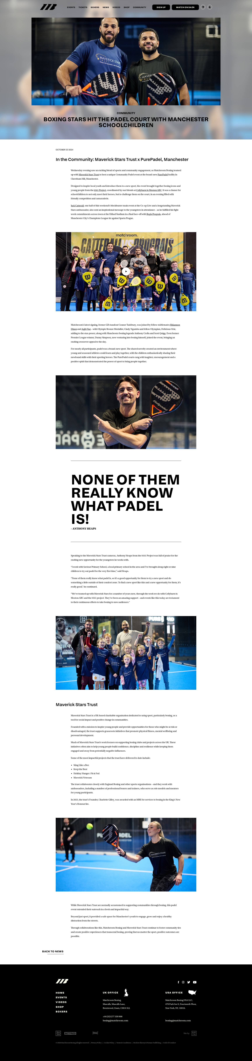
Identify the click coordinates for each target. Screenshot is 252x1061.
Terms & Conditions (123, 1043)
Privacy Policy (96, 1043)
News (106, 7)
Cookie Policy (109, 1043)
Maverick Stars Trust (89, 174)
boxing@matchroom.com (115, 1020)
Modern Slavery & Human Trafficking (147, 1043)
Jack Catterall (77, 205)
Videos (116, 7)
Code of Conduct (169, 1043)
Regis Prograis (154, 214)
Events (71, 7)
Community (139, 7)
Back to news (53, 951)
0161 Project (100, 190)
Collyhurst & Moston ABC (149, 190)
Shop (127, 7)
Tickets (83, 7)
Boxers (95, 7)
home (60, 992)
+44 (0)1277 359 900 (112, 1016)
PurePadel (163, 174)
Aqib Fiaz (86, 329)
